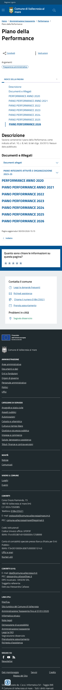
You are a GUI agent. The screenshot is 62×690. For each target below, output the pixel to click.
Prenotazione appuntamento (15, 639)
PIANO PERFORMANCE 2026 (23, 221)
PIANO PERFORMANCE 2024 (23, 207)
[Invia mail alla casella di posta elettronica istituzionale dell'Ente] (29, 515)
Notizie (5, 460)
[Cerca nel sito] (53, 10)
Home (4, 20)
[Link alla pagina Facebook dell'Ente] (3, 657)
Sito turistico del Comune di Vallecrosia (20, 606)
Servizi (34, 672)
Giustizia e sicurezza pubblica (15, 430)
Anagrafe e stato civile (12, 407)
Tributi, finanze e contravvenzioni (17, 444)
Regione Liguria (9, 2)
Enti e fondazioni (10, 373)
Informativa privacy (11, 615)
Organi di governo (10, 378)
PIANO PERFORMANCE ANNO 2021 (28, 187)
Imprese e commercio (12, 435)
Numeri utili (7, 557)
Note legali (7, 620)
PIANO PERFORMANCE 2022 (23, 194)
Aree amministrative (11, 364)
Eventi (5, 485)
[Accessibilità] (7, 682)
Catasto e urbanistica (12, 421)
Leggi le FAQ (8, 632)
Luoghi (5, 480)
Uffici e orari (7, 552)
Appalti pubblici (9, 412)
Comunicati (7, 464)
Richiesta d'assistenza (12, 642)
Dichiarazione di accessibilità (15, 625)
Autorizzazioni (8, 416)
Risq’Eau (6, 602)
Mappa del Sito (20, 675)
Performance (43, 20)
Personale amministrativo (14, 382)
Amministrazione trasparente (22, 20)
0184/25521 (17, 511)
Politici (5, 387)
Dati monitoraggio (10, 672)
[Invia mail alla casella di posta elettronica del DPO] (23, 573)
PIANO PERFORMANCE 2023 (23, 201)
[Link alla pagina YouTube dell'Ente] (8, 657)
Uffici (4, 392)
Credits (52, 672)
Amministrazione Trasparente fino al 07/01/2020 (25, 611)
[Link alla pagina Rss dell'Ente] (14, 657)
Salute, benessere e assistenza (16, 439)
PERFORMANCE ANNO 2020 (23, 180)
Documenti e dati (10, 369)
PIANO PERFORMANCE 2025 (23, 214)
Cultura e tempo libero (12, 426)
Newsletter (7, 661)
